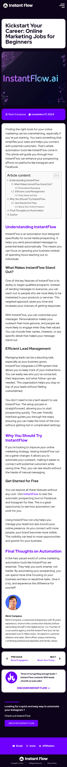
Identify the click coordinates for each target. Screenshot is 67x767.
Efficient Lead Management (30, 191)
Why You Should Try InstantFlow (27, 199)
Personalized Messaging (29, 188)
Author (14, 214)
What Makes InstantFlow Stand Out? (33, 184)
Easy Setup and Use (28, 195)
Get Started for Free (26, 202)
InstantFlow (30, 494)
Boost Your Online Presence (31, 206)
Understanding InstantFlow (24, 180)
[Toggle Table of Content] (54, 175)
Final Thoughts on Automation (27, 210)
